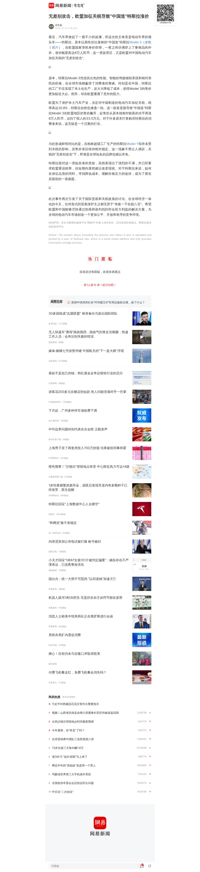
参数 (148, 42)
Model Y (132, 144)
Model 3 (135, 42)
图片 (55, 47)
